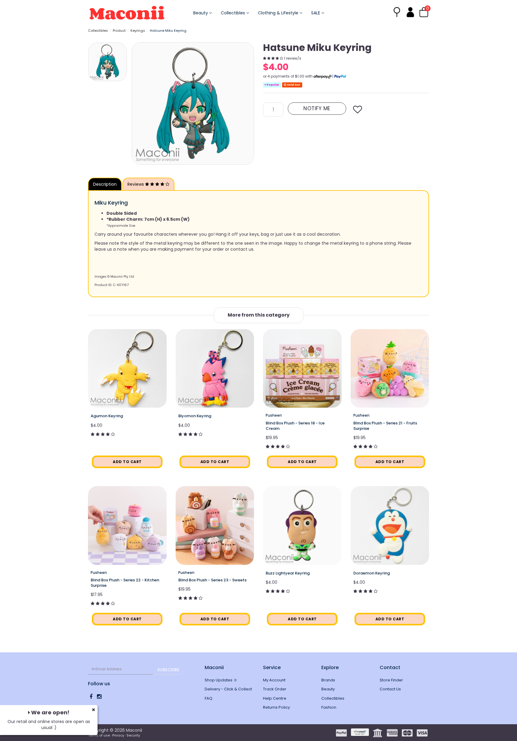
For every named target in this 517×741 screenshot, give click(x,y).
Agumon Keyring (107, 416)
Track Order (274, 689)
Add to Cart (127, 461)
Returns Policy (276, 707)
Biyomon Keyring (194, 416)
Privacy (118, 735)
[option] (193, 103)
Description (105, 184)
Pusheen (274, 415)
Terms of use (99, 735)
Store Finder (391, 680)
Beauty (201, 13)
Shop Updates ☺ (221, 680)
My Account (274, 680)
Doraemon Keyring (371, 573)
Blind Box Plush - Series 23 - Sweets (212, 580)
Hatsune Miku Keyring (168, 30)
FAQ (208, 698)
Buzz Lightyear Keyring (288, 573)
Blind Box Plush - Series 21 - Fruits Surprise (385, 425)
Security (133, 735)
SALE (316, 13)
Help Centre (274, 698)
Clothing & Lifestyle (278, 13)
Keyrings (137, 30)
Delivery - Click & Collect (228, 689)
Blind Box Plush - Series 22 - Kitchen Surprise (125, 582)
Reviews (136, 184)
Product (119, 30)
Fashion (328, 707)
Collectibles (233, 13)
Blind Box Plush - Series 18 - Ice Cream (295, 425)
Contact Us (390, 689)
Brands (328, 680)
